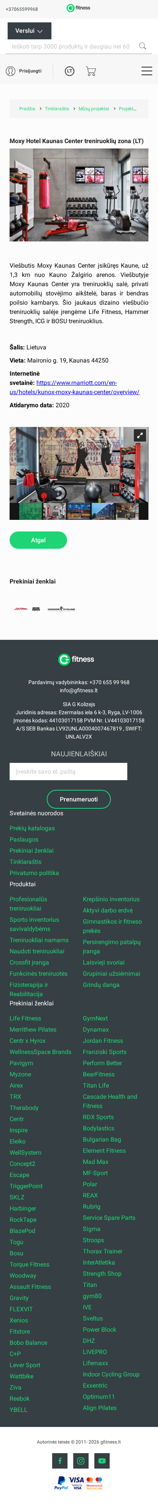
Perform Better (102, 1063)
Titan (90, 1284)
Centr (17, 1119)
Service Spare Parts (109, 1217)
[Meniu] (147, 71)
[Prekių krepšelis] (91, 71)
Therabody (24, 1107)
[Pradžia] (79, 669)
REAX (90, 1195)
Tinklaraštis (25, 861)
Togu (16, 1242)
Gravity (19, 1298)
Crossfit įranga (29, 962)
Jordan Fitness (103, 1040)
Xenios (19, 1320)
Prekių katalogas (32, 828)
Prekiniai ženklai (32, 850)
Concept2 (22, 1163)
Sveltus (93, 1318)
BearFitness (99, 1074)
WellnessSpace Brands (40, 1052)
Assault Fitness (30, 1286)
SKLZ (17, 1197)
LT (69, 71)
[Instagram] (81, 1461)
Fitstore (20, 1331)
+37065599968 (22, 9)
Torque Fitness (29, 1264)
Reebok (20, 1398)
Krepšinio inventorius (111, 899)
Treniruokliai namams (39, 940)
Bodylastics (98, 1128)
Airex (16, 1085)
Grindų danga (101, 984)
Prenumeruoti (79, 799)
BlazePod (22, 1230)
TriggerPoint (26, 1186)
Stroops (93, 1240)
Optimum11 (99, 1396)
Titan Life (96, 1085)
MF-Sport (95, 1173)
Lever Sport (25, 1365)
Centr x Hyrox (28, 1040)
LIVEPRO (95, 1352)
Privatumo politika (34, 873)
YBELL (19, 1409)
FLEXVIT (21, 1309)
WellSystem (25, 1152)
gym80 (92, 1296)
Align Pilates (100, 1408)
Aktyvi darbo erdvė (108, 910)
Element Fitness (104, 1150)
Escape (19, 1175)
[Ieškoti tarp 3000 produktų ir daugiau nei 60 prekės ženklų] (142, 46)
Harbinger (23, 1208)
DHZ (89, 1340)
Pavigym (21, 1063)
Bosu (16, 1253)
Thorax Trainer (102, 1251)
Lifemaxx (95, 1363)
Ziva (15, 1387)
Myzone (20, 1074)
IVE (87, 1307)
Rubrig (91, 1206)
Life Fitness (25, 1018)
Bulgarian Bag (102, 1139)
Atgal (38, 540)
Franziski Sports (105, 1052)
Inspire (19, 1130)
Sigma (91, 1229)
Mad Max (96, 1161)
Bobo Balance (28, 1342)
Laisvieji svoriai (104, 962)
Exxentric (95, 1385)
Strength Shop (102, 1273)
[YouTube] (102, 1461)
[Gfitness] (78, 11)
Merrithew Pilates (33, 1029)
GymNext (95, 1018)
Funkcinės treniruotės (38, 973)
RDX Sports (98, 1117)
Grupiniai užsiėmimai (111, 973)
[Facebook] (59, 1461)
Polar (90, 1184)
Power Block (99, 1329)
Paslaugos (24, 839)
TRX (15, 1096)
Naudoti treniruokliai (37, 951)
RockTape (23, 1219)
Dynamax (96, 1029)
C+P (15, 1354)
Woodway (23, 1275)
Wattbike (21, 1376)
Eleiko (18, 1141)
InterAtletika (99, 1262)
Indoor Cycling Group (111, 1374)
